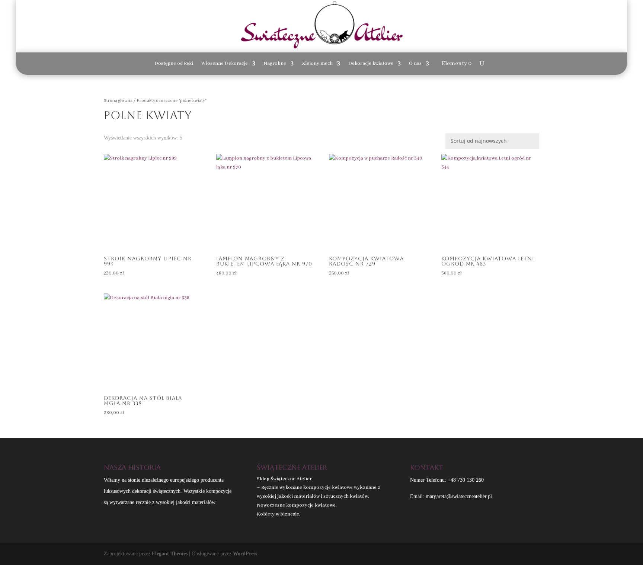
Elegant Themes (170, 553)
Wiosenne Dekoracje (224, 64)
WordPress (245, 553)
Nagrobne (274, 64)
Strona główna (118, 100)
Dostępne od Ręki (173, 64)
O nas (415, 64)
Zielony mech (317, 64)
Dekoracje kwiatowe (370, 64)
